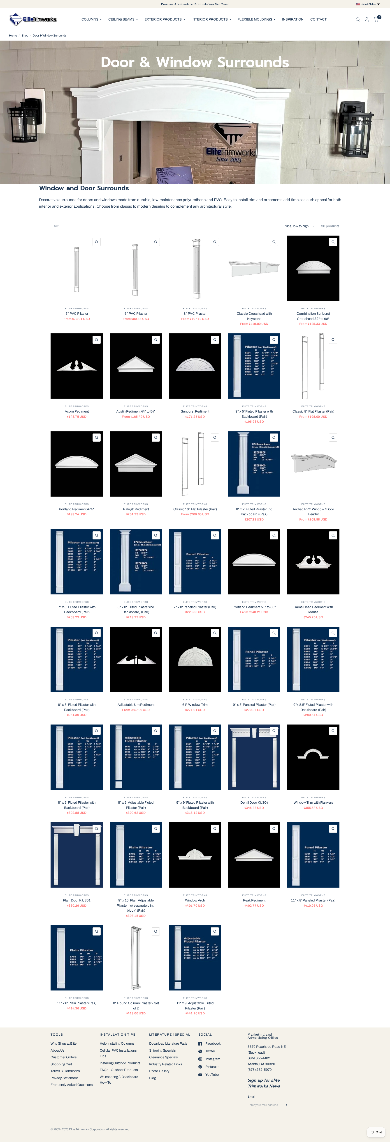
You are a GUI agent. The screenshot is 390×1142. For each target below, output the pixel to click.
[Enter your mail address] (285, 1105)
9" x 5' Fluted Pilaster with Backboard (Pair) (254, 414)
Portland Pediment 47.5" (77, 509)
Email (251, 1096)
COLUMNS (89, 19)
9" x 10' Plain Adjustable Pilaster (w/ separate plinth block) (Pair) (136, 905)
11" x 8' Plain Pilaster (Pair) (76, 1003)
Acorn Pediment (77, 411)
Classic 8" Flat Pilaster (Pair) (313, 411)
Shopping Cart (61, 1064)
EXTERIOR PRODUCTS (163, 19)
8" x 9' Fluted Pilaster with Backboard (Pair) (76, 805)
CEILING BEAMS (121, 19)
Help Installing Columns (117, 1043)
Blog (152, 1078)
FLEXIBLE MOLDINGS (255, 19)
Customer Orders (64, 1057)
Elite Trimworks (77, 308)
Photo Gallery (159, 1071)
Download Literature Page (168, 1043)
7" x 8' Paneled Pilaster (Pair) (195, 607)
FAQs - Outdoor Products (119, 1070)
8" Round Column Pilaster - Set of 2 (136, 1005)
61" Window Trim (195, 704)
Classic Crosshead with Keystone (254, 316)
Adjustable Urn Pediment (136, 704)
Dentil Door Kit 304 (254, 802)
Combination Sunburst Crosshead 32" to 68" (313, 316)
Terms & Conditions (65, 1071)
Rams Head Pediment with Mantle (313, 609)
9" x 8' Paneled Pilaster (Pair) (254, 704)
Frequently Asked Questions (72, 1085)
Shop (24, 35)
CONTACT (318, 19)
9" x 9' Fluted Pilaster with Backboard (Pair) (195, 805)
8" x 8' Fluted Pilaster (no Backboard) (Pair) (136, 609)
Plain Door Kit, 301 (77, 900)
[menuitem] (91, 19)
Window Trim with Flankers (313, 802)
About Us (58, 1050)
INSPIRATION (293, 19)
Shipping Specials (162, 1050)
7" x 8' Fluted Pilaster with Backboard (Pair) (76, 609)
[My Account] (366, 19)
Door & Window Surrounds (50, 35)
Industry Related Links (165, 1064)
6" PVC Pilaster (136, 313)
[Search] (358, 19)
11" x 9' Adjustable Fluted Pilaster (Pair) (195, 1005)
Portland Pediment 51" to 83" (254, 607)
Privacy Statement (64, 1078)
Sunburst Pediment (195, 411)
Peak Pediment (254, 900)
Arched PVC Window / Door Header (313, 511)
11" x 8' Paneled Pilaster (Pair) (313, 900)
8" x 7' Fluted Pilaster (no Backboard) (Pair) (254, 511)
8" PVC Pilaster (195, 313)
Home (13, 35)
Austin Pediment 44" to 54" (136, 411)
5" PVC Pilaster (76, 313)
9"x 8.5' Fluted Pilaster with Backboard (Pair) (313, 707)
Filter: (55, 226)
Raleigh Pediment (136, 509)
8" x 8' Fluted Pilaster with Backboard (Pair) (76, 707)
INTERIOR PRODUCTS (210, 19)
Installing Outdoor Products (120, 1063)
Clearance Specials (163, 1057)
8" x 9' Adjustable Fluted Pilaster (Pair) (136, 805)
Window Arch (195, 900)
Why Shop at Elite (64, 1043)
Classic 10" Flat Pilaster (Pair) (195, 509)
